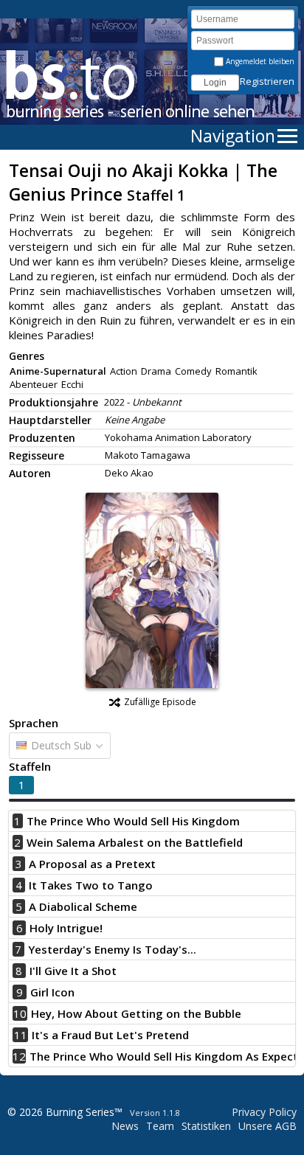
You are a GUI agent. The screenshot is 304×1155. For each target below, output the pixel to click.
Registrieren (267, 81)
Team (160, 1126)
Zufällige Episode (160, 702)
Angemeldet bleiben (259, 61)
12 (19, 1056)
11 (20, 1034)
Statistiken (206, 1126)
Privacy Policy (264, 1112)
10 (20, 1013)
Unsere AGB (267, 1126)
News (125, 1126)
